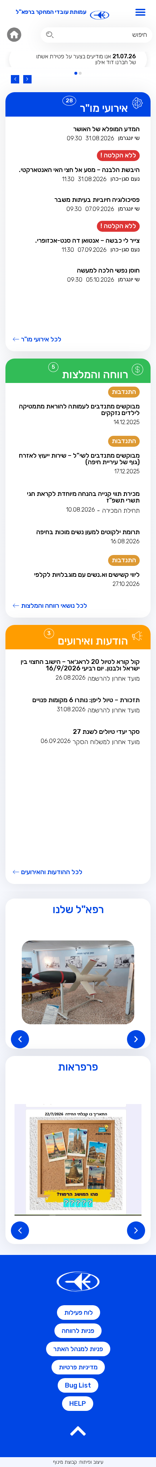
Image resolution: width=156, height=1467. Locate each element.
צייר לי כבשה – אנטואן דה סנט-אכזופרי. (87, 240)
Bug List (78, 1385)
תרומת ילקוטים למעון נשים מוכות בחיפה (88, 532)
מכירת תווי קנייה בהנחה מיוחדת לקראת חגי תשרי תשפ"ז (83, 497)
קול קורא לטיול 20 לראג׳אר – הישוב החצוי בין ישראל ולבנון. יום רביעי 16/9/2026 (80, 665)
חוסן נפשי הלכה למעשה (108, 270)
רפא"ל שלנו (78, 909)
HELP (77, 1404)
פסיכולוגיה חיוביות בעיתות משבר (97, 200)
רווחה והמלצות (95, 374)
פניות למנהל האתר (78, 1349)
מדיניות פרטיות (78, 1367)
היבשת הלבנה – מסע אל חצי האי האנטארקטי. (79, 170)
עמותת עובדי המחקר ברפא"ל (51, 11)
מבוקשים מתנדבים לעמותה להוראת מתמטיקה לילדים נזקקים (79, 409)
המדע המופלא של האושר (106, 129)
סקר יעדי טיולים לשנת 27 (106, 732)
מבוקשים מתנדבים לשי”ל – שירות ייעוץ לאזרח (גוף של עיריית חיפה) (79, 458)
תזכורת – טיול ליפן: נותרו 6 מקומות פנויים (86, 700)
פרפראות (78, 1066)
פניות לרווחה (78, 1331)
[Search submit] (50, 34)
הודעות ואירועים (93, 641)
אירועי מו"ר (104, 108)
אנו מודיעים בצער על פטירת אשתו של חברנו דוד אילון (86, 59)
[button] (140, 12)
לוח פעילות (78, 1312)
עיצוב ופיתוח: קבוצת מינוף (78, 1462)
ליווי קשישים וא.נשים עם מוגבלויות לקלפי (87, 575)
